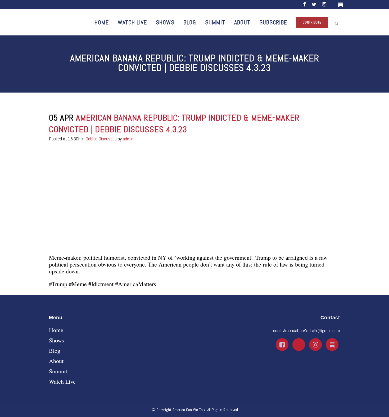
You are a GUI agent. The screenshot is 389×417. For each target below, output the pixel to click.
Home (56, 330)
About (56, 361)
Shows (56, 340)
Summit (58, 371)
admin (128, 139)
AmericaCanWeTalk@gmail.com (311, 330)
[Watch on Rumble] (333, 4)
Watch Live (62, 381)
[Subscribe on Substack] (341, 4)
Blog (54, 351)
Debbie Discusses (101, 139)
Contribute (312, 22)
